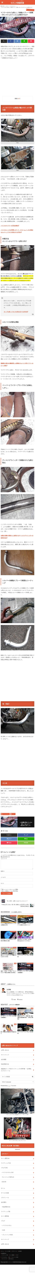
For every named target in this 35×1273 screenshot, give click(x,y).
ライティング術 (5, 1211)
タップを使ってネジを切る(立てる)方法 (15, 311)
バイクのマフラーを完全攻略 (9, 225)
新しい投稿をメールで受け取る (10, 891)
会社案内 (3, 1202)
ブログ (13, 814)
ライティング (6, 1163)
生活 (4, 1181)
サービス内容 (5, 1193)
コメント (4, 858)
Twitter (14, 999)
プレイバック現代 (8, 1177)
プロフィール (5, 1197)
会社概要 (3, 1059)
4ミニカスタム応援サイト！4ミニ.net (17, 1114)
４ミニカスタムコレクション (17, 1140)
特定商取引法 (5, 1064)
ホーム (3, 1188)
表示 (19, 98)
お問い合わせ (5, 1050)
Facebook (20, 999)
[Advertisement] (17, 78)
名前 (2, 871)
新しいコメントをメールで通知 (10, 889)
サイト (2, 883)
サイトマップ (5, 1054)
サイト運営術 (5, 1216)
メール (3, 877)
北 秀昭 (9, 989)
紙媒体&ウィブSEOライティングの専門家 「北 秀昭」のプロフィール (16, 1069)
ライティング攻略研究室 (13, 1262)
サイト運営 (5, 1158)
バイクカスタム (5, 814)
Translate (13, 1085)
